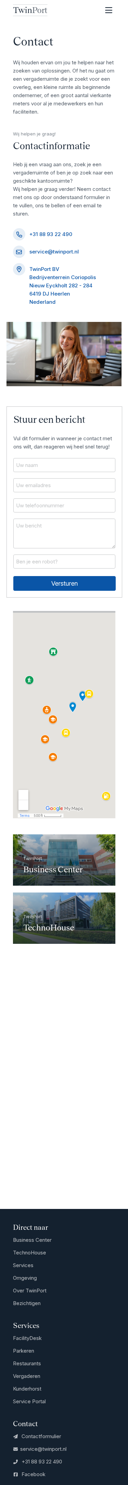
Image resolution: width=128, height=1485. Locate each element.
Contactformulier (40, 1436)
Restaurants (27, 1363)
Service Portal (29, 1401)
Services (23, 1265)
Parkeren (23, 1350)
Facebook (32, 1474)
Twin (30, 10)
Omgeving (25, 1278)
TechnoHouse (29, 1252)
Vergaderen (26, 1376)
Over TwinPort (29, 1290)
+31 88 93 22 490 (50, 234)
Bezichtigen (27, 1303)
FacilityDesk (27, 1338)
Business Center (32, 1240)
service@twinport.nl (54, 251)
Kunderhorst (27, 1388)
